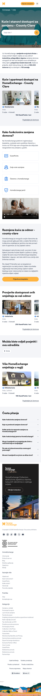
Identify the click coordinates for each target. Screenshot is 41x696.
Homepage (6, 10)
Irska (14, 10)
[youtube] (22, 534)
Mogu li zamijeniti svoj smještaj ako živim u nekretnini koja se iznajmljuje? (17, 442)
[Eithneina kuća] (16, 385)
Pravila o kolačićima (27, 664)
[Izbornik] (37, 3)
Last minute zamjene (8, 613)
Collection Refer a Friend (9, 631)
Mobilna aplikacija (7, 563)
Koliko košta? (6, 583)
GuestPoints (6, 581)
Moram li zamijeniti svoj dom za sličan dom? (17, 455)
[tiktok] (11, 534)
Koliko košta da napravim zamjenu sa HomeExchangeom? (15, 430)
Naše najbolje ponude (9, 619)
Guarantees (5, 633)
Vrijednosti (5, 576)
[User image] (28, 101)
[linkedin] (15, 534)
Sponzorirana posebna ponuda (11, 638)
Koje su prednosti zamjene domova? (15, 425)
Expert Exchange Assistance (10, 640)
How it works (6, 645)
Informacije (5, 556)
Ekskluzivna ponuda (8, 650)
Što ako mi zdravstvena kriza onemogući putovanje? (16, 449)
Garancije (5, 586)
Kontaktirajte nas (7, 599)
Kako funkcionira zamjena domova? (14, 420)
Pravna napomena (14, 668)
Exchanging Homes (8, 626)
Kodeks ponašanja (26, 660)
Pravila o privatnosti (13, 664)
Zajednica (5, 565)
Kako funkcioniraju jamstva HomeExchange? (17, 436)
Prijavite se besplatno (27, 3)
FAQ (3, 597)
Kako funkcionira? (7, 579)
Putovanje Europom (8, 610)
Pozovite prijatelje (7, 588)
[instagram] (7, 534)
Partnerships (6, 654)
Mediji (4, 567)
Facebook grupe (7, 615)
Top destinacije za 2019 (9, 622)
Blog (3, 560)
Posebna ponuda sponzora (10, 624)
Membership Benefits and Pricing (12, 636)
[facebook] (3, 534)
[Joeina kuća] (16, 313)
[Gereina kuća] (16, 104)
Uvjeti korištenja (13, 660)
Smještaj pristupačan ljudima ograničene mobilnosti (17, 617)
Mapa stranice (27, 668)
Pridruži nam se (7, 558)
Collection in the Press (9, 629)
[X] (19, 534)
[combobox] (20, 32)
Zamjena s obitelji (7, 608)
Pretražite (36, 32)
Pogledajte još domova (31, 120)
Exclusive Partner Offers (9, 643)
